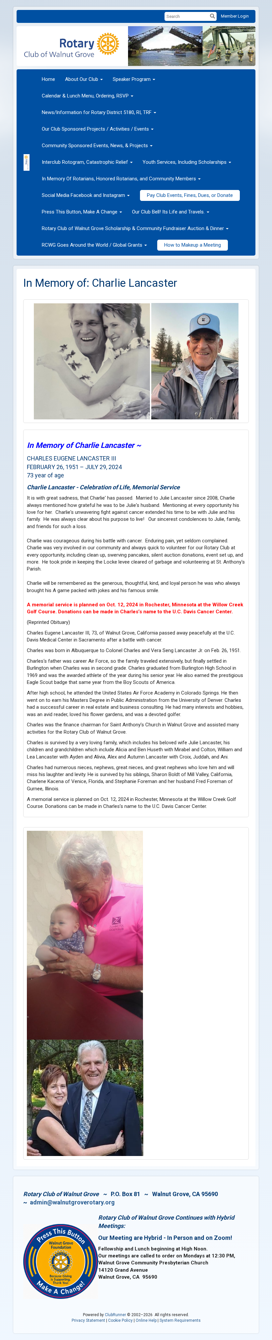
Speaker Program (132, 79)
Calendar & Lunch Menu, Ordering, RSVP (85, 96)
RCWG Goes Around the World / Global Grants (92, 245)
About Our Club (81, 79)
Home (48, 79)
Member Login (235, 16)
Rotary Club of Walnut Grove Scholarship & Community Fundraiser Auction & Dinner (133, 228)
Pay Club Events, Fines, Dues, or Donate (190, 195)
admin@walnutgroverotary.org (72, 1202)
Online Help (146, 1320)
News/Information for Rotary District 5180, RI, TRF (97, 112)
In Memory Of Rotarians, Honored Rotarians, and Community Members (119, 179)
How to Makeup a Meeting (192, 245)
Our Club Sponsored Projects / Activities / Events (95, 129)
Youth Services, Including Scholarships (185, 162)
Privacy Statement (88, 1320)
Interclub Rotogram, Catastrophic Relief (85, 162)
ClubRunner (115, 1314)
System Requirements (180, 1320)
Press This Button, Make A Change (79, 212)
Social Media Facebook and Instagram (83, 195)
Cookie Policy (120, 1320)
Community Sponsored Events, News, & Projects (95, 146)
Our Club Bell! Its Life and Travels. (168, 212)
